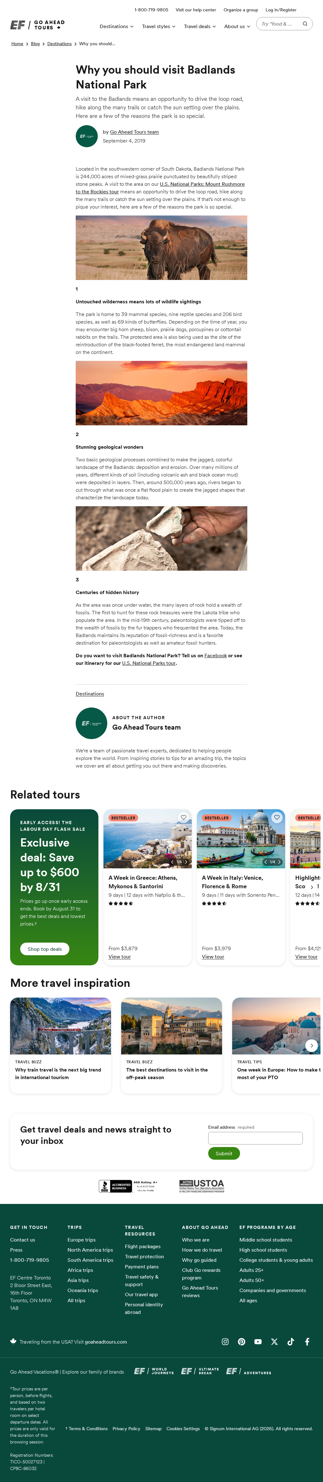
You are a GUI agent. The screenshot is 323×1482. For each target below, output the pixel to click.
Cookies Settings (183, 1428)
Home (17, 43)
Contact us (22, 1239)
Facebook (215, 655)
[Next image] (186, 862)
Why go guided (199, 1259)
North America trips (90, 1249)
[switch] (183, 817)
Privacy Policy (126, 1428)
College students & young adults (276, 1259)
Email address (231, 1127)
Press (16, 1249)
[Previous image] (172, 862)
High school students (263, 1249)
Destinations (59, 43)
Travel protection (144, 1256)
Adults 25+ (251, 1269)
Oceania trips (83, 1290)
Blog (35, 43)
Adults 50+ (251, 1280)
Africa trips (80, 1269)
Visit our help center (196, 10)
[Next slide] (311, 887)
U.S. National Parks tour (149, 662)
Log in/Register (281, 10)
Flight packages (143, 1246)
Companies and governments (272, 1290)
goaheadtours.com (106, 1341)
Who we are (195, 1239)
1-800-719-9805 (29, 1259)
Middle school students (265, 1239)
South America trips (90, 1259)
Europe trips (82, 1239)
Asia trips (78, 1280)
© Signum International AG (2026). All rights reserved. (259, 1428)
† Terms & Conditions (87, 1428)
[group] (54, 887)
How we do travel (202, 1249)
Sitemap (153, 1428)
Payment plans (142, 1266)
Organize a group (241, 10)
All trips (76, 1300)
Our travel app (141, 1294)
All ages (248, 1300)
